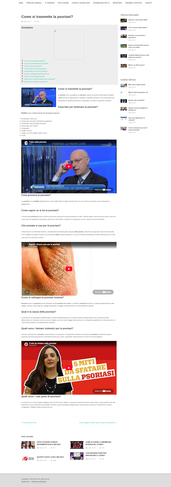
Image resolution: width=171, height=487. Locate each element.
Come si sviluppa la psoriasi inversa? (36, 74)
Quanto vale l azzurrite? (136, 100)
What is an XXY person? (136, 65)
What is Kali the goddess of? (138, 92)
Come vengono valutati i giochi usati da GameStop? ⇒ (98, 422)
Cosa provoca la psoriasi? (33, 66)
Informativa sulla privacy (38, 481)
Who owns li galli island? (136, 84)
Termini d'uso (25, 481)
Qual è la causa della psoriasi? (34, 76)
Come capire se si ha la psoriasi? (35, 69)
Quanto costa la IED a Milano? (50, 457)
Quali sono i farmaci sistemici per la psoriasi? (39, 79)
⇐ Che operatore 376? (29, 422)
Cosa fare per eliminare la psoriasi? (36, 63)
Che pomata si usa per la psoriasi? (36, 71)
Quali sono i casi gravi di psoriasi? (36, 81)
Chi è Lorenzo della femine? (137, 27)
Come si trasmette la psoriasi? (34, 61)
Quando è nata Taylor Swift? (138, 20)
